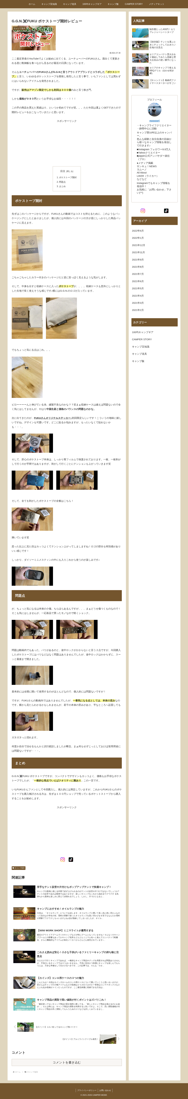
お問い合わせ (105, 1090)
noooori (154, 120)
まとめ (62, 186)
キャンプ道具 (20, 868)
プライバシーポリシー (86, 1090)
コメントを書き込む (67, 1062)
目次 (62, 171)
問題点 (62, 182)
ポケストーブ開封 (68, 177)
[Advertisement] (67, 142)
